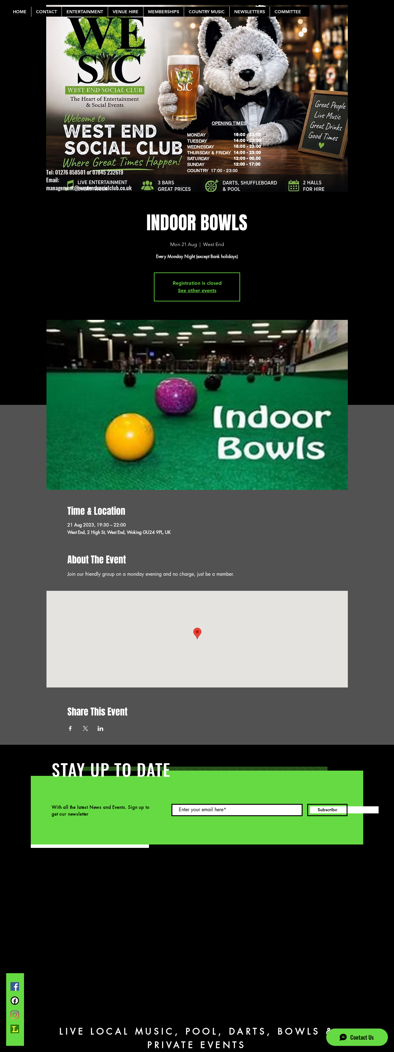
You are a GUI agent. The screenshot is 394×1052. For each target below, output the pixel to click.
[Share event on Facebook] (70, 728)
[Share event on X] (85, 728)
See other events (197, 290)
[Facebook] (14, 986)
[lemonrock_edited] (14, 1029)
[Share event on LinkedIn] (100, 728)
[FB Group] (14, 1000)
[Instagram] (14, 1014)
